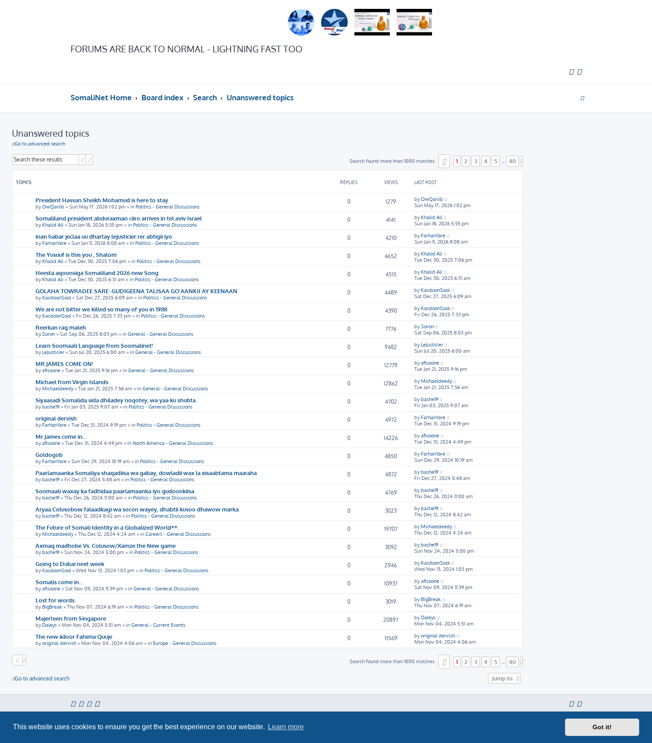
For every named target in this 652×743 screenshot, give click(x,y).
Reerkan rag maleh (60, 327)
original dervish (56, 418)
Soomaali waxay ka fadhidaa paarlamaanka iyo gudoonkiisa (114, 491)
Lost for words (55, 600)
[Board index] (104, 22)
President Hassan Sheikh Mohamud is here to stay (101, 200)
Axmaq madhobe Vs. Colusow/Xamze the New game (105, 545)
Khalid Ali (52, 225)
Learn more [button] (286, 727)
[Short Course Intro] (414, 22)
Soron (48, 334)
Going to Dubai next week (69, 563)
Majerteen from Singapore (70, 618)
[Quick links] (582, 98)
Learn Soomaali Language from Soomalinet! (94, 345)
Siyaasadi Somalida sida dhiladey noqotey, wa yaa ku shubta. (116, 400)
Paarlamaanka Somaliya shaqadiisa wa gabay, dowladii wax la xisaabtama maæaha (146, 472)
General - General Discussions (160, 334)
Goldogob (49, 454)
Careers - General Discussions (178, 534)
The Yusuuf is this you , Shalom (76, 254)
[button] (444, 161)
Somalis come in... (59, 582)
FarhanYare (54, 243)
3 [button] (475, 161)
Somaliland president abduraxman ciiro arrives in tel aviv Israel (118, 218)
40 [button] (512, 161)
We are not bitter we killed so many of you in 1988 (101, 309)
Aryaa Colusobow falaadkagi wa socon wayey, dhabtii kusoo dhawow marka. (137, 509)
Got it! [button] (602, 727)
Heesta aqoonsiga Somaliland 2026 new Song (96, 272)
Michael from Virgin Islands (71, 381)
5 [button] (495, 161)
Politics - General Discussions (168, 207)
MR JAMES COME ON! (64, 363)
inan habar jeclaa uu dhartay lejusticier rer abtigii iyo (103, 236)
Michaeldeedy (57, 388)
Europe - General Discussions (184, 643)
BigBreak (52, 607)
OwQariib (53, 207)
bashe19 (50, 407)
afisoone (51, 370)
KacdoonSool (56, 298)
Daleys (49, 625)
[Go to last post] (445, 199)
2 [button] (465, 161)
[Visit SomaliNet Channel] (301, 22)
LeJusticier (53, 352)
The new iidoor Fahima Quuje (73, 636)
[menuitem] (571, 71)
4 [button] (485, 161)
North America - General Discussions (173, 443)
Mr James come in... (60, 436)
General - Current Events (158, 625)
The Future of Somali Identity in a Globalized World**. (107, 527)
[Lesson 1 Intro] (372, 22)
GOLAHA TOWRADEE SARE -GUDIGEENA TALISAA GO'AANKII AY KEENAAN (136, 291)
